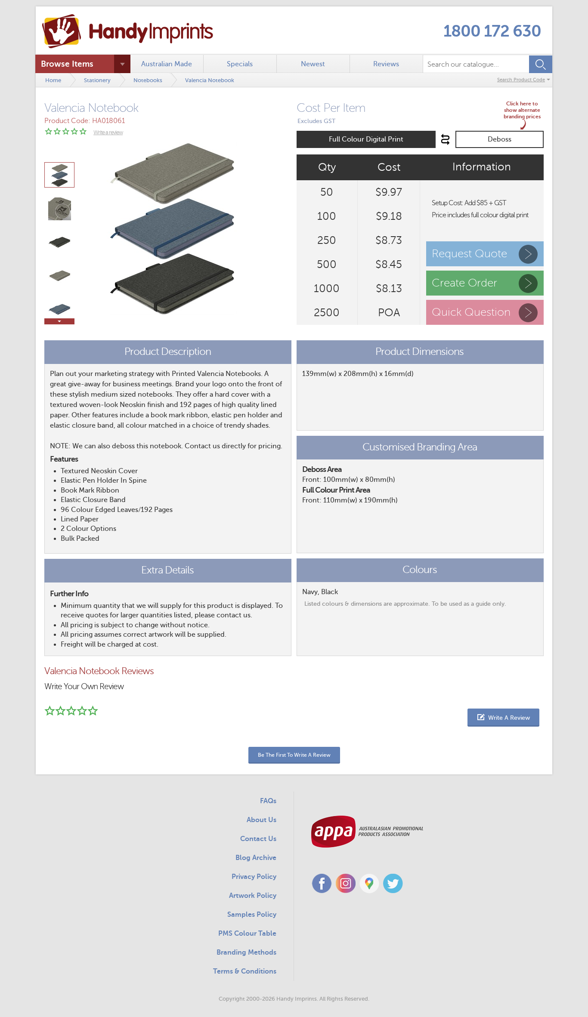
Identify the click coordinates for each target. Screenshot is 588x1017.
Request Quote (469, 253)
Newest (313, 64)
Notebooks (147, 80)
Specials (240, 64)
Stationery (97, 80)
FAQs (268, 801)
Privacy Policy (254, 877)
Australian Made (166, 64)
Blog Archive (255, 858)
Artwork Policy (252, 896)
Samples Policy (251, 914)
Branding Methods (246, 952)
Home (53, 80)
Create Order (464, 283)
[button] (503, 718)
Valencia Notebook (209, 80)
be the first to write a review (294, 755)
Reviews (386, 64)
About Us (261, 820)
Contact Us (258, 839)
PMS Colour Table (247, 933)
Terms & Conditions (244, 971)
